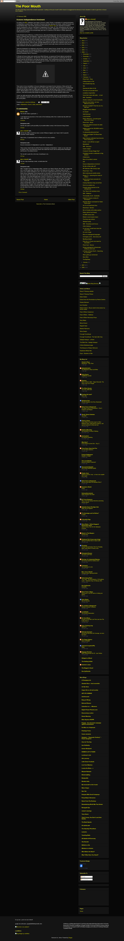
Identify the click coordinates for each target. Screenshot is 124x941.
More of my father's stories (90, 159)
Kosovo (30, 104)
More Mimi (85, 257)
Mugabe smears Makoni (89, 109)
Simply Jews (85, 473)
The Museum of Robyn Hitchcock (89, 348)
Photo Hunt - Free (87, 171)
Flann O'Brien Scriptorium (87, 312)
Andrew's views (86, 664)
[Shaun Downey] (81, 866)
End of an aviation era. (89, 185)
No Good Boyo (86, 618)
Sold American (87, 114)
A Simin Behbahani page (86, 345)
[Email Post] (39, 102)
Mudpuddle (85, 778)
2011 (83, 45)
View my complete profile (86, 32)
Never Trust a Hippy (87, 591)
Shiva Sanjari (83, 331)
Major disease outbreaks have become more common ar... (93, 138)
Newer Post (20, 199)
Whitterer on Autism (87, 848)
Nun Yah (84, 791)
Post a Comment (23, 192)
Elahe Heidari (83, 297)
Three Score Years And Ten (89, 448)
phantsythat (85, 436)
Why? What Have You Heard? (90, 855)
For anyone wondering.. (87, 437)
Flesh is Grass (86, 420)
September (86, 61)
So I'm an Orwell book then (90, 205)
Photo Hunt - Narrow (88, 245)
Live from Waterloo (87, 765)
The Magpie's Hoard (87, 668)
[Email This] (42, 102)
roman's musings (87, 811)
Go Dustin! (85, 111)
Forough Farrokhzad (85, 334)
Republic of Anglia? (86, 456)
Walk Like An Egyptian (87, 508)
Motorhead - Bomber (88, 207)
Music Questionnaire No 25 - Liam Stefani (92, 653)
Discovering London (87, 713)
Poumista (84, 545)
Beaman (22, 111)
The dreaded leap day (89, 83)
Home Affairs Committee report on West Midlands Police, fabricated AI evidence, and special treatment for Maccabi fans (92, 423)
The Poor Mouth (28, 6)
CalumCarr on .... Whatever (89, 706)
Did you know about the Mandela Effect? (91, 482)
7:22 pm (22, 163)
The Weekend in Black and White (90, 369)
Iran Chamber (83, 305)
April (84, 72)
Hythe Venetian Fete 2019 (88, 494)
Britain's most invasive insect (90, 217)
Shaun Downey (83, 863)
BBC (26, 22)
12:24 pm (22, 120)
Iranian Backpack (87, 748)
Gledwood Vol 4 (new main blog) (91, 539)
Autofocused (85, 696)
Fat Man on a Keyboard (88, 727)
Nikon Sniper (85, 788)
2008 (83, 52)
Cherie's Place (86, 362)
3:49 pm (22, 189)
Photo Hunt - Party (88, 79)
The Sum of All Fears (87, 554)
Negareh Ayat (83, 325)
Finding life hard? (87, 394)
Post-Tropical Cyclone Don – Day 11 (90, 443)
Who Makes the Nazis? (88, 851)
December (86, 54)
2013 (83, 40)
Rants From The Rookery (89, 801)
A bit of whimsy (87, 226)
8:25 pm (22, 139)
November (86, 56)
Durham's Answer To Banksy (89, 607)
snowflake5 (85, 612)
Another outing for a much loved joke (92, 99)
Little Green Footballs (88, 761)
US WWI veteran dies (88, 214)
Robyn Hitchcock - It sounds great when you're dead (92, 119)
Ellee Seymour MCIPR (88, 719)
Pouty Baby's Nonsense (88, 797)
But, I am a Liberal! (87, 571)
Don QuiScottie (86, 585)
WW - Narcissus (87, 146)
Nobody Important (87, 632)
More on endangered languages (91, 234)
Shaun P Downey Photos (86, 294)
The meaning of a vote (87, 567)
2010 (83, 47)
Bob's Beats (85, 599)
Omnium (84, 380)
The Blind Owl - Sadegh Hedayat (88, 342)
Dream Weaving (86, 716)
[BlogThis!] (43, 102)
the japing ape (86, 825)
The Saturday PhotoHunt (89, 828)
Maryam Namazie (86, 771)
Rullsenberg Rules (87, 578)
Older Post (71, 199)
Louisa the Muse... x (87, 768)
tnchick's (84, 832)
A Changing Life (86, 680)
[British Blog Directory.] (92, 283)
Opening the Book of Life (89, 88)
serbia (33, 104)
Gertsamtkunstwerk (87, 493)
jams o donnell (24, 130)
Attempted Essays (87, 553)
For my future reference (87, 449)
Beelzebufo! (86, 144)
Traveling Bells (86, 835)
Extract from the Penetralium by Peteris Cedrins (92, 299)
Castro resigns (87, 148)
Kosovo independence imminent (91, 164)
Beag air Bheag (86, 700)
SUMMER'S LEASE (86, 375)
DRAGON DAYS (86, 368)
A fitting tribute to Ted (88, 81)
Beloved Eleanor (86, 703)
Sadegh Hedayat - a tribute (87, 339)
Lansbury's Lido (86, 755)
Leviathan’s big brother (89, 93)
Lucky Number (87, 116)
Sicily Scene (85, 374)
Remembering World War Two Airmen (92, 804)
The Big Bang (86, 259)
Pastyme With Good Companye (91, 794)
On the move (85, 534)
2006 (83, 267)
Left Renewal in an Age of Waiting (90, 431)
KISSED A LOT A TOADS (88, 751)
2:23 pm (22, 127)
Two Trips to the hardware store (91, 191)
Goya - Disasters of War (86, 353)
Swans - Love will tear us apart (91, 141)
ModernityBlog (86, 774)
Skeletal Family (87, 221)
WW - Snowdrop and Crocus (90, 224)
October (85, 58)
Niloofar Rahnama (85, 328)
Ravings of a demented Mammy (91, 559)
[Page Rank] (83, 283)
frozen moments (86, 734)
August (85, 63)
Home (46, 199)
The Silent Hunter (87, 388)
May (84, 70)
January (85, 262)
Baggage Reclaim (87, 652)
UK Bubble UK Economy (89, 838)
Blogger (70, 937)
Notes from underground (89, 407)
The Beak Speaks (87, 822)
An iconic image (87, 232)
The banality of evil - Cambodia (91, 195)
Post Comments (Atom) (49, 204)
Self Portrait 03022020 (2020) (89, 468)
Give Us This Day (87, 742)
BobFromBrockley (87, 429)
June (84, 68)
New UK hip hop (85, 600)
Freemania (85, 565)
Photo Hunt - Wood (88, 122)
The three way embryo (89, 219)
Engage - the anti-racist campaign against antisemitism (91, 723)
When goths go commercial (90, 254)
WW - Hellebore (87, 193)
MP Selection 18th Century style (91, 168)
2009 (83, 49)
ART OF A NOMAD (87, 693)
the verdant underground (89, 605)
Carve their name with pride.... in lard (93, 95)
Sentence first (86, 400)
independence (23, 104)
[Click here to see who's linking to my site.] (22, 927)
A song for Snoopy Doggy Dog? (91, 151)
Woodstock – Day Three (87, 363)
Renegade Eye (86, 807)
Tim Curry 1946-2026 (87, 389)
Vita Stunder (85, 841)
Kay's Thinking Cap (87, 625)
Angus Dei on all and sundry (90, 690)
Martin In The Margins (88, 533)
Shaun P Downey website (86, 291)
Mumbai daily (85, 781)
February (85, 77)
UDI (84, 161)
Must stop (84, 395)
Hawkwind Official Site (86, 350)
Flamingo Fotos (86, 730)
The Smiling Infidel (87, 661)
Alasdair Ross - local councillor (91, 683)
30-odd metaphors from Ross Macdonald (91, 402)
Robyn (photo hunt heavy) (90, 212)
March (85, 74)
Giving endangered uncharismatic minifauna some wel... (92, 248)
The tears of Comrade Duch (90, 90)
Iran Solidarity (86, 745)
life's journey (85, 758)
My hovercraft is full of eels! (90, 784)
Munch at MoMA (86, 641)
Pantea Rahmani (84, 302)
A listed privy (86, 157)
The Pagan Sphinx (87, 639)
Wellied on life (86, 845)
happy (83, 647)
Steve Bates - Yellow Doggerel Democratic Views (90, 524)
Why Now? (85, 442)
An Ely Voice (85, 686)
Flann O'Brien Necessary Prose (88, 317)
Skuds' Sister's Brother (88, 414)
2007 (83, 265)
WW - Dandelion (87, 97)
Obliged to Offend (87, 658)
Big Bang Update (87, 239)
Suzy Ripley (83, 320)
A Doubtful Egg (86, 519)
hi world (83, 514)
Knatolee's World (86, 487)
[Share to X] (45, 102)
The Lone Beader (87, 460)
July (84, 65)
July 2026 (84, 416)
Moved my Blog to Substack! (89, 462)
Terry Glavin (85, 814)
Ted (84, 86)
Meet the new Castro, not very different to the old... (91, 102)
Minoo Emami (83, 323)
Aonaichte (84, 587)
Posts (83, 877)
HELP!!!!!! (84, 627)
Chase (83, 488)
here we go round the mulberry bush (90, 560)
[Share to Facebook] (47, 102)
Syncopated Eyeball (87, 467)
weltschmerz (39, 104)
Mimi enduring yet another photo (91, 173)
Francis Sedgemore (87, 454)
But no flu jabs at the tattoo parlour (92, 210)
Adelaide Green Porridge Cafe (90, 507)
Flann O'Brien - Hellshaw (86, 314)
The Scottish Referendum (88, 613)
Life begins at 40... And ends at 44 (92, 236)
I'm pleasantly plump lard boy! (91, 132)
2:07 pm (22, 156)
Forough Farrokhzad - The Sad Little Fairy (91, 337)
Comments (85, 879)
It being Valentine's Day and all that (92, 182)
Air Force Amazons (87, 499)
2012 (83, 43)
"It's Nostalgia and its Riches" (90, 513)
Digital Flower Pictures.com (89, 709)
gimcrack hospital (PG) (88, 645)
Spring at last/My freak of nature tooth (91, 540)
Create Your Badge (84, 868)
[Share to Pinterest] (48, 102)
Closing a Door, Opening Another (90, 573)
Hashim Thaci (52, 25)
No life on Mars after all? (89, 166)
